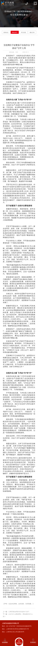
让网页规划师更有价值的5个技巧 (19, 612)
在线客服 (5, 642)
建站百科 (32, 32)
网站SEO (14, 32)
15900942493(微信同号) (24, 626)
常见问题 (23, 32)
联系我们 (33, 642)
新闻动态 (6, 32)
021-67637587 (11, 626)
